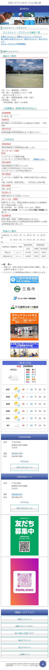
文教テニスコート (8, 37)
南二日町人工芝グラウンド (11, 39)
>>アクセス (24, 461)
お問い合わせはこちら (24, 467)
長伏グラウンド (30, 39)
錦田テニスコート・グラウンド (29, 37)
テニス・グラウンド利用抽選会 (13, 44)
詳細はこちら (39, 159)
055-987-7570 (17, 453)
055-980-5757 (17, 494)
